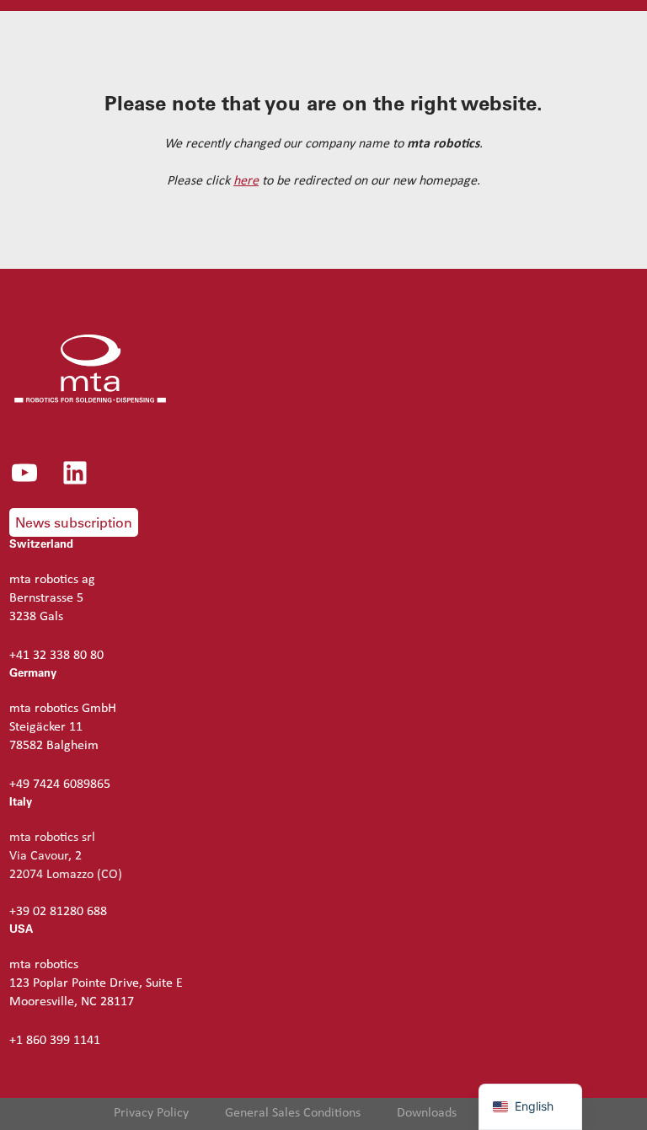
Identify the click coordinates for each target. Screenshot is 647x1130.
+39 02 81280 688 (58, 911)
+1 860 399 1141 (54, 1040)
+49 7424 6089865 (59, 784)
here (246, 181)
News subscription (73, 522)
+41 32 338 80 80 (56, 655)
